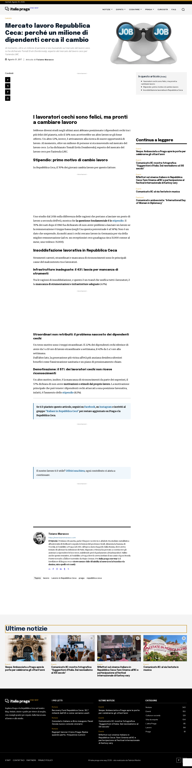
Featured (140, 197)
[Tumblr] (65, 568)
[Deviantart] (49, 568)
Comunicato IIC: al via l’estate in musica (158, 192)
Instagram (105, 406)
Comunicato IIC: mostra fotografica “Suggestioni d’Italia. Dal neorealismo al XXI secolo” (160, 166)
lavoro (46, 578)
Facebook (89, 406)
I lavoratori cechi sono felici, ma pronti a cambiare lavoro (159, 82)
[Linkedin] (61, 568)
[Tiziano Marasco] (39, 551)
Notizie (55, 707)
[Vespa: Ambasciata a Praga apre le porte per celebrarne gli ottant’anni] (27, 648)
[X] (7, 85)
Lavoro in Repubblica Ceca (64, 578)
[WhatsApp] (7, 98)
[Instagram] (57, 568)
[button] (183, 9)
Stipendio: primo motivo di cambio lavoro (160, 87)
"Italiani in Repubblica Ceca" (62, 411)
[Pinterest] (7, 92)
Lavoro (8, 18)
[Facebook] (7, 79)
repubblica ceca (94, 578)
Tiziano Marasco (45, 59)
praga (81, 578)
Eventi (138, 149)
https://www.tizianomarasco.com (62, 538)
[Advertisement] (82, 93)
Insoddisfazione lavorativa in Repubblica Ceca (163, 90)
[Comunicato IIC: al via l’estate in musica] (165, 648)
